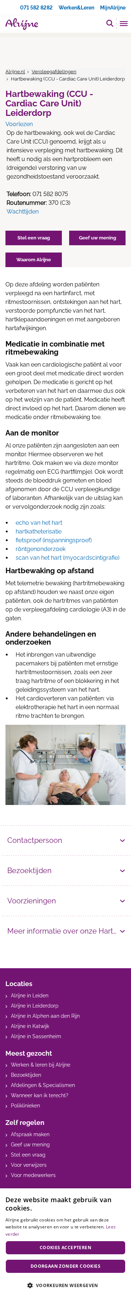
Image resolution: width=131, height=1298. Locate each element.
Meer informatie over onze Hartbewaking (66, 931)
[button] (65, 1285)
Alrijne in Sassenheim (36, 1036)
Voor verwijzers (29, 1165)
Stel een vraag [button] (33, 238)
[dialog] (65, 1243)
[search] (110, 23)
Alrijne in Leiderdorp (35, 1006)
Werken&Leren (76, 8)
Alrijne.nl (15, 71)
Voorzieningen (31, 900)
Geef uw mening (30, 1145)
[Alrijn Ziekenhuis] (21, 24)
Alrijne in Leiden (29, 995)
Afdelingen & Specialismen (43, 1085)
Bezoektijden (29, 870)
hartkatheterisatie (38, 531)
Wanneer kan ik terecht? (39, 1095)
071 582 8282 (36, 8)
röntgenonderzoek (41, 549)
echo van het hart (39, 522)
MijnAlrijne (113, 8)
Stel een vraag (28, 1155)
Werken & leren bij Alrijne (40, 1065)
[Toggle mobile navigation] (124, 24)
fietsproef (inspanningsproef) (54, 540)
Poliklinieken (25, 1106)
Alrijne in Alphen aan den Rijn (45, 1016)
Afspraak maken (30, 1134)
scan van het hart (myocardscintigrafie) (67, 557)
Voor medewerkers (33, 1175)
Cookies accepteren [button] (65, 1247)
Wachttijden (23, 211)
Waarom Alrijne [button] (33, 259)
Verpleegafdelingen (54, 71)
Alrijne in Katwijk (30, 1026)
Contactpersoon (34, 840)
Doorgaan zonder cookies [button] (65, 1266)
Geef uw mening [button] (97, 238)
